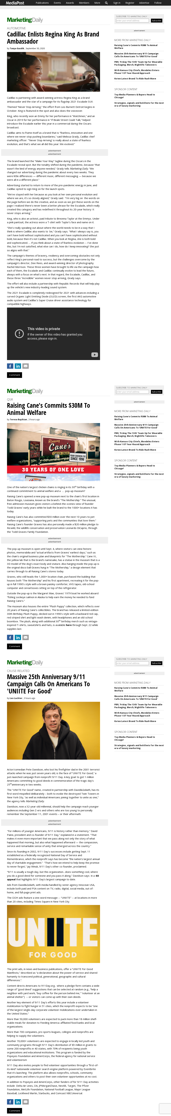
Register (129, 2)
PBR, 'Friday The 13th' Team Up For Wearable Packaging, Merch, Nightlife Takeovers (138, 63)
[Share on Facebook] (10, 366)
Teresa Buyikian (18, 419)
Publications (42, 2)
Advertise (144, 2)
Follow (157, 2)
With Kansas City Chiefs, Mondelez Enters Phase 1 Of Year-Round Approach (136, 72)
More (97, 2)
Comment (14, 374)
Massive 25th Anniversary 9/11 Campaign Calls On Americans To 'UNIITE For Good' (136, 55)
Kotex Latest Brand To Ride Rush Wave (135, 78)
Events (57, 2)
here (69, 625)
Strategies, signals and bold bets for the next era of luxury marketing (139, 104)
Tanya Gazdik (17, 48)
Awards (70, 2)
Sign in (116, 2)
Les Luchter (16, 698)
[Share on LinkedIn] (18, 366)
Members (84, 2)
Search (106, 3)
